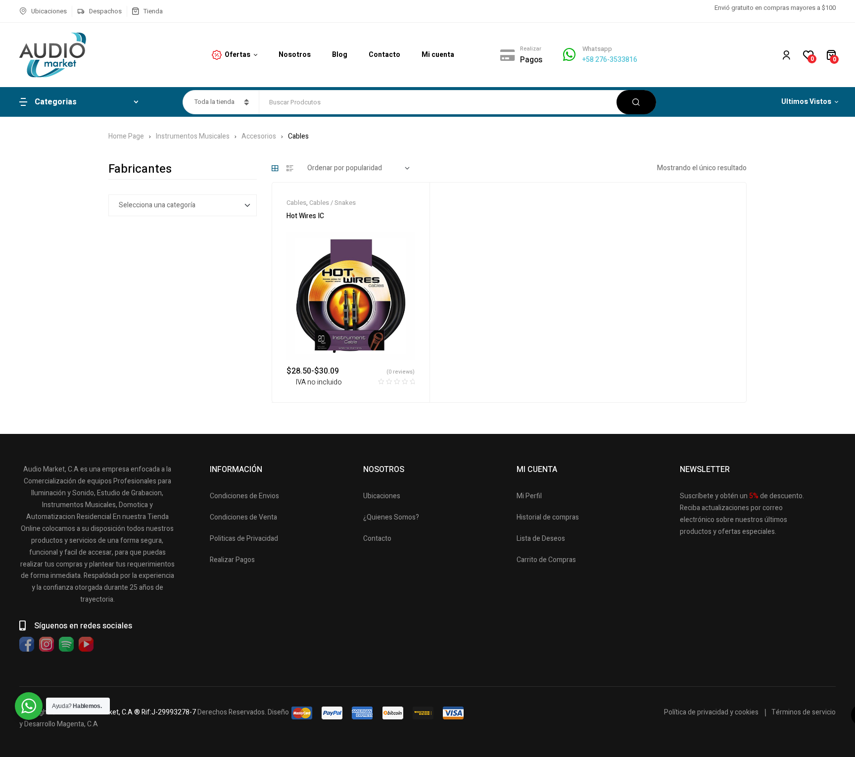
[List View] (290, 168)
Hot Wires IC (305, 216)
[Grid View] (275, 168)
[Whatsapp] (569, 54)
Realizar (530, 49)
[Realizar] (507, 54)
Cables (296, 202)
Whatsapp (597, 48)
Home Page (126, 136)
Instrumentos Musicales (193, 136)
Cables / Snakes (332, 202)
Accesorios (258, 136)
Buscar (636, 102)
